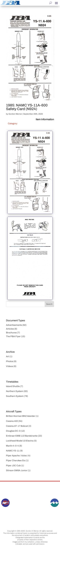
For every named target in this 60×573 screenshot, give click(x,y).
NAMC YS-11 (12, 450)
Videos (9, 366)
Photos (9, 361)
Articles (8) (11, 329)
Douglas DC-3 (13, 431)
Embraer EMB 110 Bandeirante (21, 436)
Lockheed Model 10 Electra (19, 440)
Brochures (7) (13, 332)
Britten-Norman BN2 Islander (20, 416)
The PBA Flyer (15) (15, 336)
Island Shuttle (13, 386)
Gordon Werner (15, 114)
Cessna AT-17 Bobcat (17, 426)
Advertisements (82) (16, 325)
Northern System (14, 391)
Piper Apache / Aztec (16, 455)
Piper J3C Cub (13, 465)
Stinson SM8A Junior (16, 470)
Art (7, 356)
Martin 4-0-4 (12, 446)
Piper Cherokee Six (15, 460)
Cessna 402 (12, 421)
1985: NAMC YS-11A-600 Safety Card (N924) (27, 107)
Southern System (14, 396)
